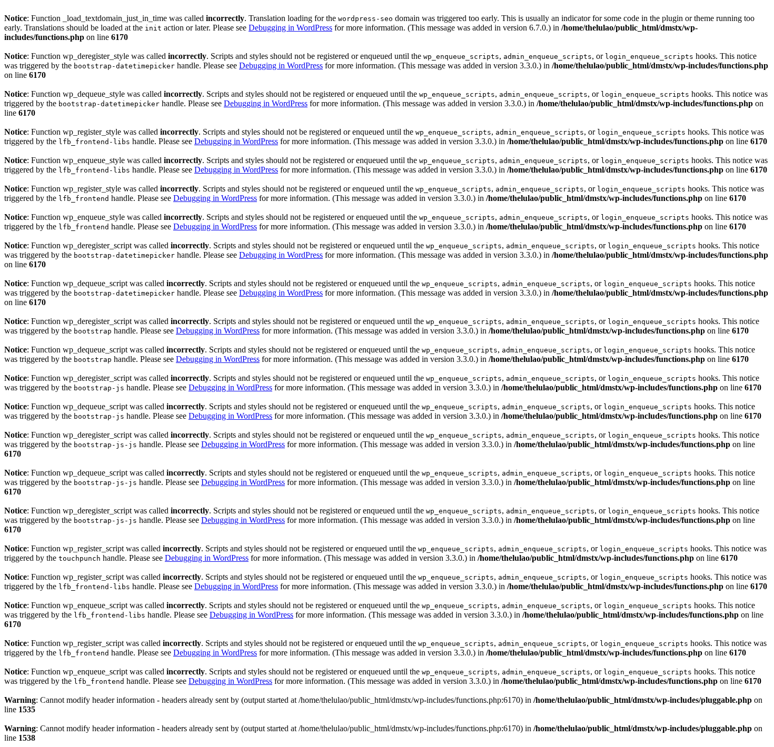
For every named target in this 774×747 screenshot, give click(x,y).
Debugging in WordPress (290, 27)
